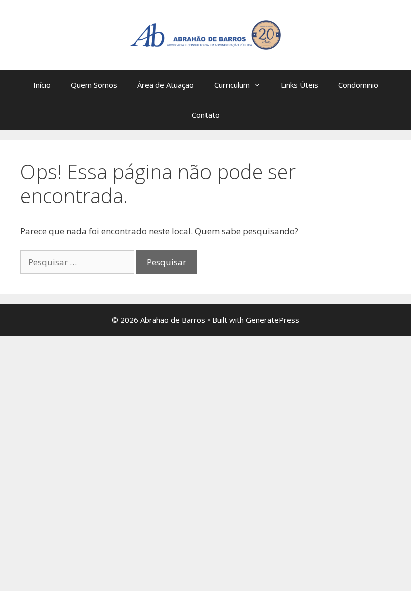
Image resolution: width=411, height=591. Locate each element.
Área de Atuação (165, 85)
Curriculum (232, 85)
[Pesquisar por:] (78, 262)
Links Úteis (299, 85)
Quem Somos (94, 85)
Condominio (358, 85)
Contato (206, 115)
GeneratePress (272, 320)
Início (42, 85)
